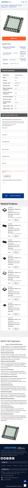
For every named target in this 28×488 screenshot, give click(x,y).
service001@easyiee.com (11, 477)
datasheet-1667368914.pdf (15, 233)
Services (21, 465)
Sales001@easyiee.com (7, 125)
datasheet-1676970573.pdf (15, 280)
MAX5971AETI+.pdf (11, 63)
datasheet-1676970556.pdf (15, 217)
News (26, 465)
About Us (3, 465)
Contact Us (15, 465)
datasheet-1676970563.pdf (15, 296)
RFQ (16, 220)
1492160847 (7, 479)
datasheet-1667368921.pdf (15, 249)
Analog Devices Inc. (19, 75)
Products (6, 5)
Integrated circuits (13, 5)
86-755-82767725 (8, 475)
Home (2, 5)
